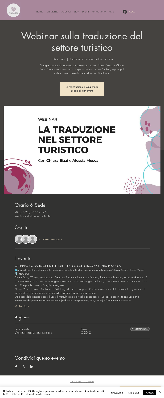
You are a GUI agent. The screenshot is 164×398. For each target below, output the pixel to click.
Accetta (150, 392)
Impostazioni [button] (116, 392)
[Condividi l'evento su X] (23, 366)
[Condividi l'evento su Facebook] (16, 366)
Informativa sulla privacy (37, 394)
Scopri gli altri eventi (82, 90)
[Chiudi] (160, 392)
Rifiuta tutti (133, 392)
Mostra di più (22, 306)
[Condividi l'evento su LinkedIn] (31, 366)
